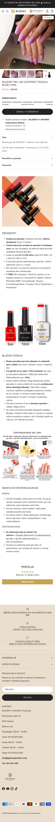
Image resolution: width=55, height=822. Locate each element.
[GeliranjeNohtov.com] (27, 11)
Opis (4, 137)
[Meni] (3, 11)
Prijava (27, 697)
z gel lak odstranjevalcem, (26, 538)
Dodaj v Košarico (27, 112)
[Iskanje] (8, 11)
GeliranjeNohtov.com (16, 813)
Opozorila (6, 165)
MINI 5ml (33, 374)
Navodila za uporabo (11, 158)
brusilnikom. (18, 541)
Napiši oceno (27, 582)
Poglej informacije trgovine (15, 129)
